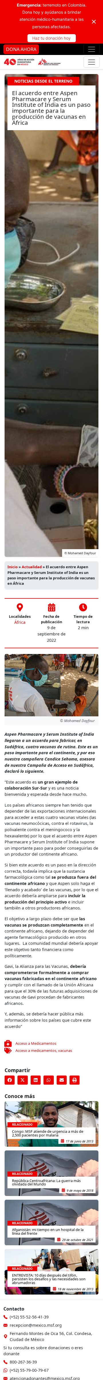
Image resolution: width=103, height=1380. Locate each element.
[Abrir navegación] (92, 49)
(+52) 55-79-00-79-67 (29, 1370)
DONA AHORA (21, 49)
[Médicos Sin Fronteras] (32, 62)
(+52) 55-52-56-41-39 (29, 1317)
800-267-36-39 (23, 1362)
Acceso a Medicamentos (35, 1043)
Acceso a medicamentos (35, 1050)
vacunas (65, 1050)
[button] (10, 1080)
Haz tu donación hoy (51, 38)
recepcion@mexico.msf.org (36, 1325)
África (19, 622)
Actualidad (32, 566)
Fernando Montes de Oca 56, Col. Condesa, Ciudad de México (51, 1336)
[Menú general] (92, 62)
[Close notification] (93, 21)
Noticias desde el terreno (43, 81)
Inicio (12, 566)
